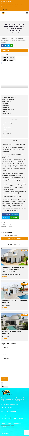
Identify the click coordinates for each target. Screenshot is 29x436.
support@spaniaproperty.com (10, 6)
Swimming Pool (5, 426)
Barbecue (21, 418)
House (13, 97)
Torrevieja (8, 101)
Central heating (17, 421)
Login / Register (4, 9)
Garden (3, 423)
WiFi (12, 426)
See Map (5, 54)
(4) (20, 38)
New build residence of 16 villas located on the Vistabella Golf (13, 269)
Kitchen (9, 423)
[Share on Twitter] (8, 45)
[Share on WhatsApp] (11, 45)
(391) (4, 38)
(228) (13, 38)
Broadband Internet (6, 421)
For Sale (11, 99)
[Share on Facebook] (2, 45)
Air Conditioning (6, 418)
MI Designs (8, 433)
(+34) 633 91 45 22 (7, 1)
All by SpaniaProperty (14, 238)
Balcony (14, 418)
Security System (17, 423)
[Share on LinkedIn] (5, 45)
